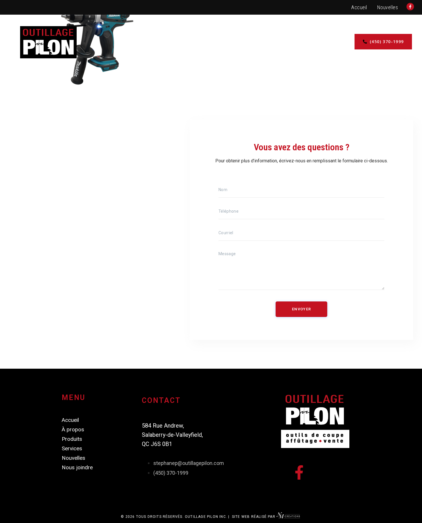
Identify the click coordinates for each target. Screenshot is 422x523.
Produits (185, 42)
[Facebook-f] (299, 472)
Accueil (359, 7)
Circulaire (223, 42)
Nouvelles (387, 7)
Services (149, 42)
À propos (262, 42)
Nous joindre (305, 42)
